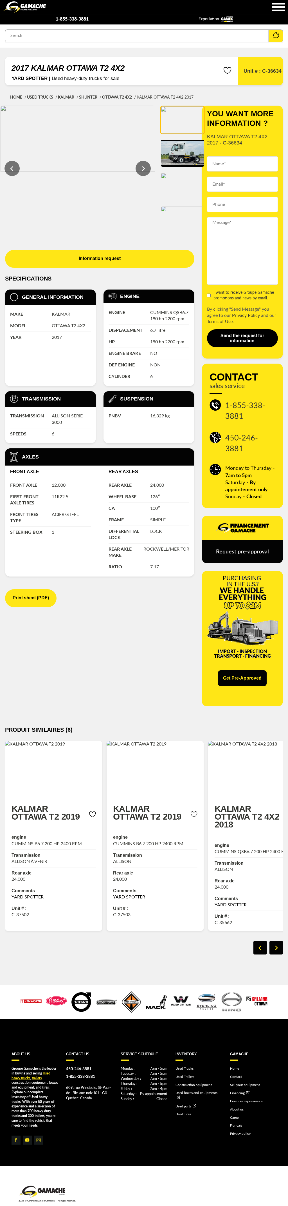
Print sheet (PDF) (31, 597)
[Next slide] (143, 168)
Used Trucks (40, 97)
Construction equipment (194, 1085)
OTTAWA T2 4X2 (117, 97)
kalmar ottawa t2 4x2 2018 (247, 816)
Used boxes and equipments (196, 1092)
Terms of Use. (220, 321)
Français (236, 1125)
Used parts (183, 1106)
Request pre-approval (242, 552)
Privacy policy (240, 1133)
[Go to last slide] (12, 168)
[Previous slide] (260, 947)
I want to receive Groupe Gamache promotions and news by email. (243, 295)
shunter (88, 97)
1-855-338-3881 (72, 19)
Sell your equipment (245, 1085)
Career (235, 1117)
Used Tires (183, 1114)
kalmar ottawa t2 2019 (46, 812)
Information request (100, 258)
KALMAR (66, 97)
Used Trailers (185, 1076)
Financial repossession (246, 1101)
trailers (37, 1078)
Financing (237, 1093)
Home (16, 97)
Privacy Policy (246, 315)
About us (237, 1109)
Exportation (209, 19)
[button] (182, 120)
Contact (236, 1076)
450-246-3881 (241, 443)
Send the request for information (242, 338)
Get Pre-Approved (242, 678)
